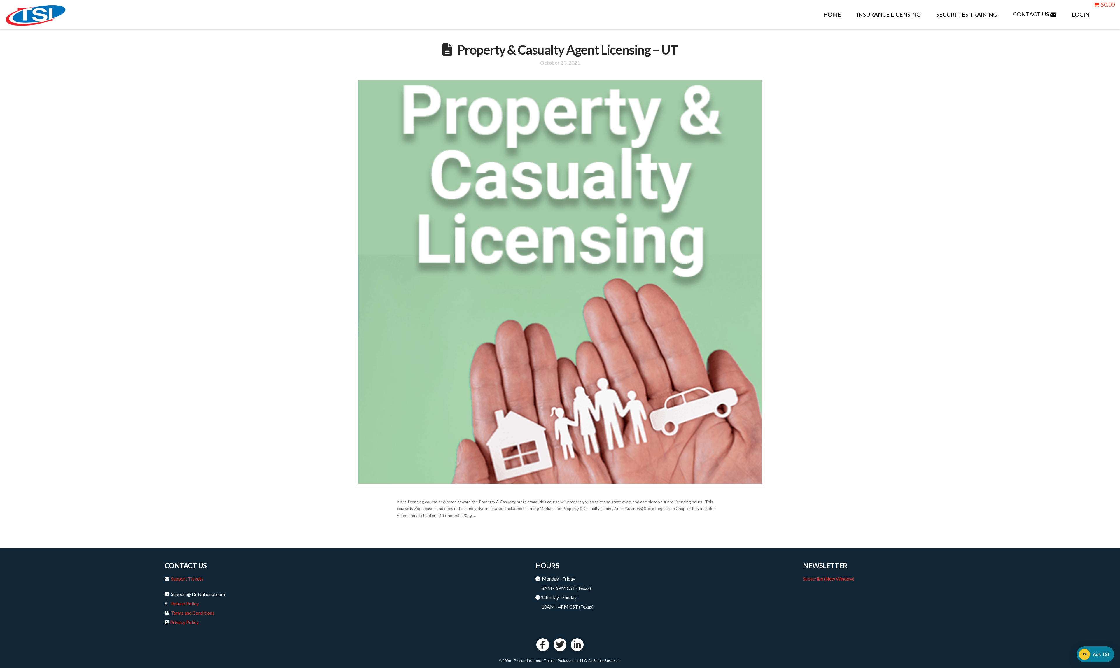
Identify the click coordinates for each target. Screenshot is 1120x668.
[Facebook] (542, 644)
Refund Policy (185, 603)
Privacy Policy (184, 622)
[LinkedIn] (577, 644)
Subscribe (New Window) (828, 578)
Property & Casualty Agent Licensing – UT (567, 49)
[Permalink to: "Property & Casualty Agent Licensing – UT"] (560, 282)
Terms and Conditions (192, 613)
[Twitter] (560, 644)
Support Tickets (187, 578)
